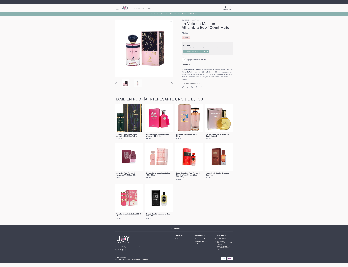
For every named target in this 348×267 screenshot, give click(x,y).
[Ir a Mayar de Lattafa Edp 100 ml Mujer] (189, 118)
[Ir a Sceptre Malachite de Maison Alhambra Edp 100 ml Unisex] (129, 118)
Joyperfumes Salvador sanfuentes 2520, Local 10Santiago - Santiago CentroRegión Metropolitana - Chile (224, 245)
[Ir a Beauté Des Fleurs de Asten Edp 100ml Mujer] (159, 198)
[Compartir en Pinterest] (196, 87)
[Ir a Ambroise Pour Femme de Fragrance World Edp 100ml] (129, 157)
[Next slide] (171, 83)
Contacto (177, 239)
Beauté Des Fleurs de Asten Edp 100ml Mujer (158, 215)
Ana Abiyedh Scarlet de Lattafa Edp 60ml (217, 174)
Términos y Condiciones (202, 239)
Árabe (157, 14)
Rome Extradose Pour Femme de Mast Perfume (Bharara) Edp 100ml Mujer (188, 175)
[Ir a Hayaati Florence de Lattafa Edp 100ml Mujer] (159, 157)
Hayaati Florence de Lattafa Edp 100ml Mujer (158, 174)
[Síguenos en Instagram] (123, 250)
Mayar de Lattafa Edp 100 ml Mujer (186, 135)
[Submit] (134, 8)
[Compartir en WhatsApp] (191, 87)
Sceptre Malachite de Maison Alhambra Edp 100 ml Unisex (127, 135)
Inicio (152, 14)
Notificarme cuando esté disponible (197, 51)
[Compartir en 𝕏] (187, 87)
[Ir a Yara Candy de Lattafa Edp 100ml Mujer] (129, 198)
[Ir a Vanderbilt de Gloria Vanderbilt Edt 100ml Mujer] (219, 118)
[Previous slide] (116, 83)
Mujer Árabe (164, 14)
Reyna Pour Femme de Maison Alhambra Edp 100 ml (157, 135)
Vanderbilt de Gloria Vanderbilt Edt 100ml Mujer (217, 135)
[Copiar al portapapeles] (200, 87)
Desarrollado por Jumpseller (140, 259)
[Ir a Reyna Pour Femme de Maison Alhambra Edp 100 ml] (159, 118)
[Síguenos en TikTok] (125, 250)
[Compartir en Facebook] (183, 87)
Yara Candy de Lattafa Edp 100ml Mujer (128, 215)
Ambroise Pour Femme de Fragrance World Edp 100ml (126, 174)
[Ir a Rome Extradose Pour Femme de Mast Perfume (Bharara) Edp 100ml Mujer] (189, 157)
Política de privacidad (201, 241)
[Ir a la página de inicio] (125, 8)
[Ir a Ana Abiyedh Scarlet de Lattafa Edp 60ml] (219, 157)
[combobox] (176, 8)
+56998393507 (221, 239)
